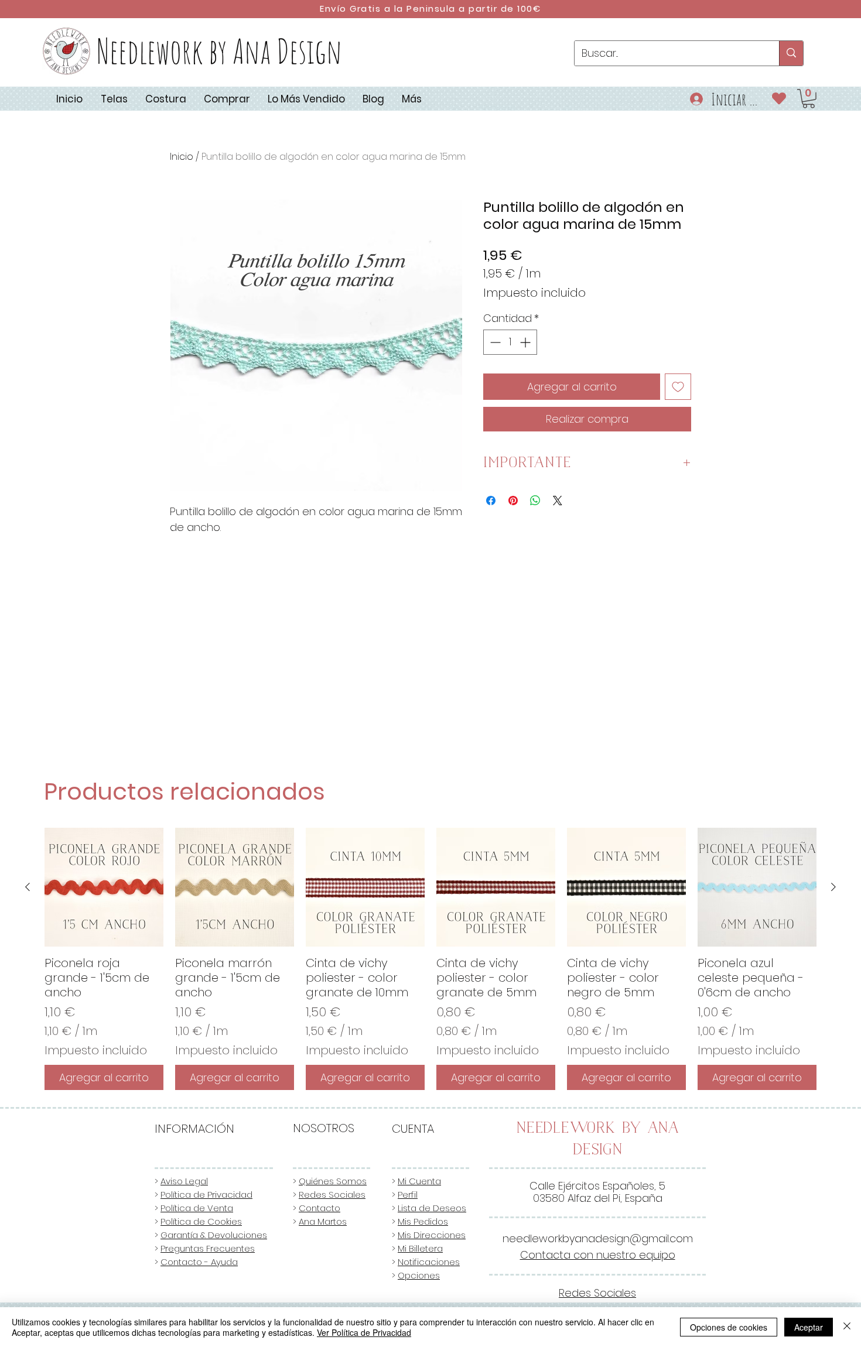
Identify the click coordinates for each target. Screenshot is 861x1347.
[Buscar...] (791, 53)
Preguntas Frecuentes (207, 1248)
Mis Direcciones (432, 1235)
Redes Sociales (332, 1194)
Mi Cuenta (419, 1181)
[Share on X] (558, 500)
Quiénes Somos (333, 1181)
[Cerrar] (847, 1327)
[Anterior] (27, 887)
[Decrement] (494, 342)
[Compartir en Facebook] (491, 500)
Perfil (408, 1194)
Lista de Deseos (432, 1208)
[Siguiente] (833, 887)
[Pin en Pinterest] (513, 500)
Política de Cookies (201, 1221)
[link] (808, 98)
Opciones (419, 1275)
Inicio (181, 156)
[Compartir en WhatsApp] (535, 500)
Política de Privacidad (206, 1194)
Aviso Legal (184, 1181)
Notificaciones (429, 1262)
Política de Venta (196, 1208)
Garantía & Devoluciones (213, 1235)
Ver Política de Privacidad (364, 1332)
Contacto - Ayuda (199, 1262)
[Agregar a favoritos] (678, 386)
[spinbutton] (510, 342)
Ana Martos (323, 1221)
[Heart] (779, 98)
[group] (430, 959)
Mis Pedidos (423, 1221)
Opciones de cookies (728, 1327)
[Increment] (526, 342)
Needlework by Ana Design (219, 50)
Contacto (319, 1208)
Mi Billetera (420, 1248)
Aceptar (808, 1327)
